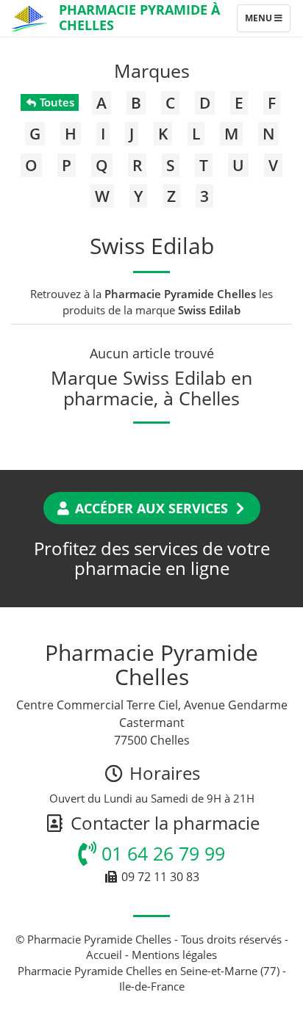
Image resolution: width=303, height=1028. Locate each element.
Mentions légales (174, 954)
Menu (267, 21)
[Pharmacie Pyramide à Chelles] (29, 18)
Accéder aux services (151, 508)
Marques (152, 70)
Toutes (55, 102)
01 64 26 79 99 (160, 853)
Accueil (104, 954)
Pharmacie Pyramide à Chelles (139, 17)
